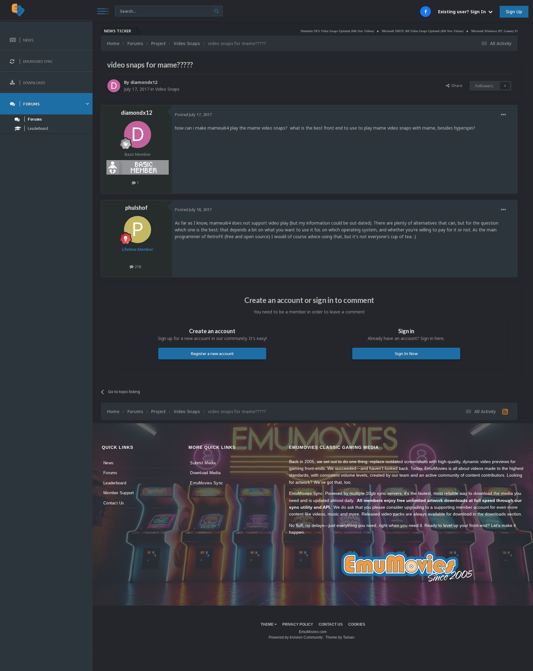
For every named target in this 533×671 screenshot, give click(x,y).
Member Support (118, 493)
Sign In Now (406, 353)
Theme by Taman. (340, 637)
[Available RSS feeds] (505, 411)
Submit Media (203, 463)
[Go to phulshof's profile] (137, 229)
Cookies (356, 624)
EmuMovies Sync (206, 483)
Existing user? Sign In (463, 11)
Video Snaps (167, 89)
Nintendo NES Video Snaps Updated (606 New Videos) (314, 31)
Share (455, 85)
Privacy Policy (297, 624)
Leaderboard (114, 483)
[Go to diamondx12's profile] (114, 86)
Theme (268, 624)
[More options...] (503, 114)
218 (137, 266)
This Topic (128, 10)
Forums (110, 472)
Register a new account (212, 353)
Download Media (205, 472)
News (108, 463)
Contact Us (113, 503)
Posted (193, 114)
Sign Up (514, 11)
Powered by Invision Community (296, 637)
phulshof (136, 207)
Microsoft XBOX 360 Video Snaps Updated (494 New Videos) (400, 31)
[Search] (216, 11)
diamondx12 (143, 82)
